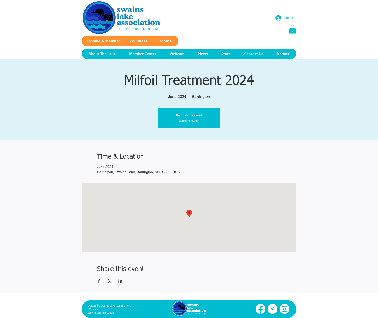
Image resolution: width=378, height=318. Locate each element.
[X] (272, 309)
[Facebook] (260, 309)
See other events (189, 121)
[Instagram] (284, 309)
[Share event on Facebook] (99, 281)
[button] (292, 29)
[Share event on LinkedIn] (120, 281)
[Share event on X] (110, 281)
